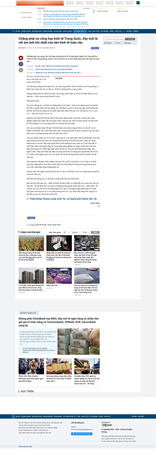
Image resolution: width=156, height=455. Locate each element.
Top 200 (141, 416)
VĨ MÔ (89, 31)
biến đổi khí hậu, (41, 225)
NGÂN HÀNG (58, 31)
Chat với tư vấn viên (83, 434)
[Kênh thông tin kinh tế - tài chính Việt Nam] (40, 3)
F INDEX (136, 31)
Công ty (108, 43)
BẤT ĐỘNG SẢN (37, 31)
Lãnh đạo (127, 43)
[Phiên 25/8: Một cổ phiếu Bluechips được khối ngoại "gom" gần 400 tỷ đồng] (31, 366)
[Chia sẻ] (21, 64)
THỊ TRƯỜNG (105, 31)
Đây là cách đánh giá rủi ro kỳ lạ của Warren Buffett (54, 69)
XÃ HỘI (18, 31)
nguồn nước (57, 225)
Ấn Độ (48, 138)
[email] (21, 70)
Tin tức (118, 43)
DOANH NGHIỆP (48, 31)
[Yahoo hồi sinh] (59, 276)
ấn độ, (50, 225)
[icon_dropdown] (138, 2)
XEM (95, 232)
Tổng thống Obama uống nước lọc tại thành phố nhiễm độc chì (63, 198)
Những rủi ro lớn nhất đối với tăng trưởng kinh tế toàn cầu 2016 (58, 73)
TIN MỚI (58, 78)
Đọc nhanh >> (87, 8)
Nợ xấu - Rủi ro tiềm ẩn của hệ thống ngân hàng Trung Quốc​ (57, 66)
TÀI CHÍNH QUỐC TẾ (80, 31)
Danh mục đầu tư (27, 17)
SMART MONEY (68, 31)
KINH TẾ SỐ (95, 31)
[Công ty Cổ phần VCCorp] (119, 424)
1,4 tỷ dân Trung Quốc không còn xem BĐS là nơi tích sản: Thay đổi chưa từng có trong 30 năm (31, 287)
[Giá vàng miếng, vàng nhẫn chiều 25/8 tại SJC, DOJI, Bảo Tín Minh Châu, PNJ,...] (59, 366)
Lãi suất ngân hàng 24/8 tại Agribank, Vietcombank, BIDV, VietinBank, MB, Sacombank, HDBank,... (39, 350)
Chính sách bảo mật (25, 446)
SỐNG (111, 31)
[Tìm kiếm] (130, 39)
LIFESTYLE (118, 31)
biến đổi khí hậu (47, 113)
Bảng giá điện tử (27, 12)
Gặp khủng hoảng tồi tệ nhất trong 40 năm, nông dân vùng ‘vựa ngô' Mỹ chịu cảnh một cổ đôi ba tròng (30, 256)
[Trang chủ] (13, 31)
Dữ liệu (129, 31)
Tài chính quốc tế (48, 48)
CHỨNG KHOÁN (26, 31)
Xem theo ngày (55, 233)
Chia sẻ (95, 48)
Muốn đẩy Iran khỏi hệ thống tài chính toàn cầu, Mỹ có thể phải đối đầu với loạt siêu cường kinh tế (58, 256)
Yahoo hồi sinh (52, 285)
